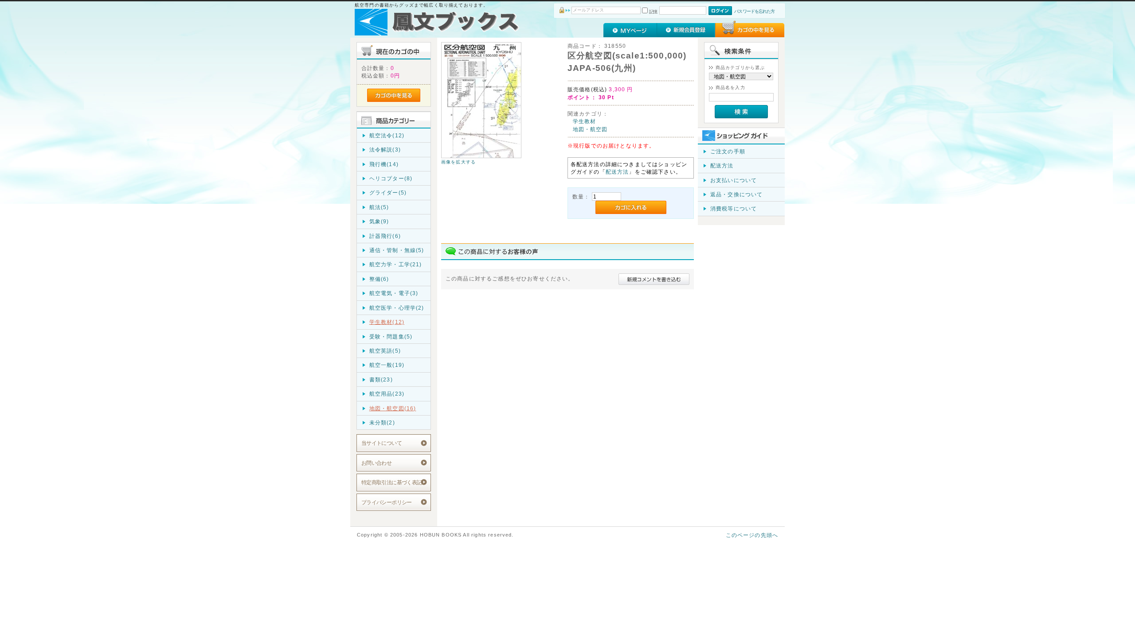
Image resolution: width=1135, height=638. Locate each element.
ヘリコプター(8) (390, 178)
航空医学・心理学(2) (396, 308)
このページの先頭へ (752, 535)
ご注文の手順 (727, 151)
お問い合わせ (376, 463)
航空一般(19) (386, 365)
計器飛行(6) (385, 236)
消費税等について (733, 208)
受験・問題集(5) (390, 336)
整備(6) (379, 279)
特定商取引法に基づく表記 (391, 482)
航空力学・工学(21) (395, 264)
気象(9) (379, 221)
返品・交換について (736, 194)
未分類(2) (382, 422)
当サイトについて (381, 443)
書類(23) (381, 379)
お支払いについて (733, 180)
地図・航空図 (590, 129)
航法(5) (379, 207)
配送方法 (617, 172)
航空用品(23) (386, 394)
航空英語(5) (385, 351)
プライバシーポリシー (386, 502)
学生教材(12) (386, 322)
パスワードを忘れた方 (754, 11)
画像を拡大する (458, 162)
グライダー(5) (388, 192)
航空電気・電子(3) (394, 293)
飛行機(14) (384, 164)
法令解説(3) (385, 149)
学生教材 (584, 121)
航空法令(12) (386, 135)
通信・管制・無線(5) (396, 250)
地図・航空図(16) (392, 408)
